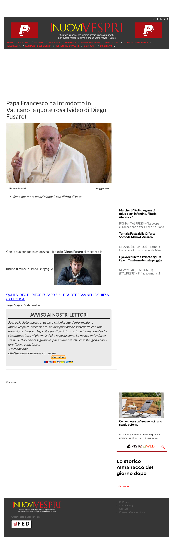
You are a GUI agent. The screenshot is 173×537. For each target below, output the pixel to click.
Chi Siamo (124, 502)
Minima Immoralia (90, 42)
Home (10, 42)
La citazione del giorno (38, 46)
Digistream (89, 46)
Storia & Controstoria (135, 42)
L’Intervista (54, 42)
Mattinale (70, 42)
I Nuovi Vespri (18, 188)
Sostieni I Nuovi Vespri (67, 46)
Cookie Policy (126, 505)
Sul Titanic (23, 42)
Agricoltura (112, 42)
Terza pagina (13, 46)
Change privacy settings (132, 512)
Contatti (123, 508)
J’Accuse (38, 42)
